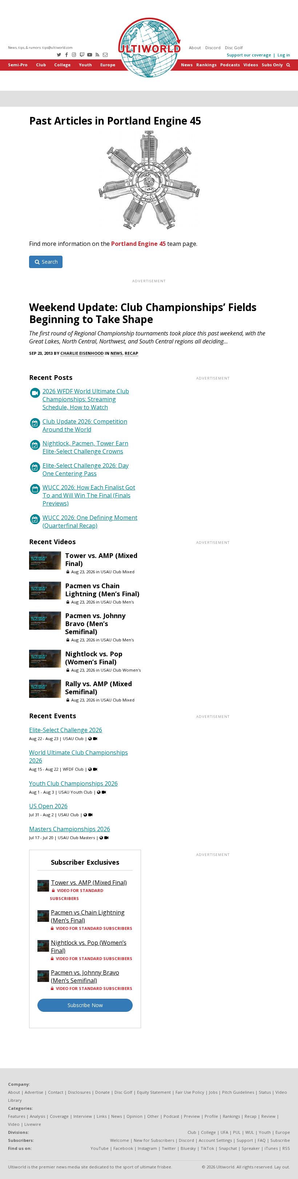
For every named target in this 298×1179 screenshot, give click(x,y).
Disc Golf (234, 47)
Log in (284, 55)
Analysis (37, 1116)
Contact (55, 1092)
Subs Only (272, 64)
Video (14, 1124)
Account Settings (215, 1140)
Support (245, 1140)
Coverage (59, 1116)
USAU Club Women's (121, 670)
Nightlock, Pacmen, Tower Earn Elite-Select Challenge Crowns (85, 447)
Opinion (134, 1116)
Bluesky (188, 1148)
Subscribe (280, 1140)
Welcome (119, 1140)
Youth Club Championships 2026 (73, 783)
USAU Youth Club (75, 792)
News (187, 64)
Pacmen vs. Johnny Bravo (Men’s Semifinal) (95, 623)
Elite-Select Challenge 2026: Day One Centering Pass (86, 469)
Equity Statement (154, 1092)
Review (268, 1116)
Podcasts (230, 64)
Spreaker (251, 1148)
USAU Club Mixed (117, 571)
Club (41, 64)
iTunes (271, 1148)
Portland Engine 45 (138, 244)
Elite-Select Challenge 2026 (65, 730)
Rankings (206, 64)
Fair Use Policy (190, 1092)
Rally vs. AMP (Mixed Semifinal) (98, 687)
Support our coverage (249, 55)
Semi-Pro (18, 64)
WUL (249, 1132)
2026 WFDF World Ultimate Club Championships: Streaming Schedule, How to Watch (86, 399)
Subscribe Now (85, 1005)
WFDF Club (73, 769)
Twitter (169, 1148)
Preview (192, 1116)
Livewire (32, 1124)
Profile (211, 1116)
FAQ (262, 1140)
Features (16, 1116)
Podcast (171, 1116)
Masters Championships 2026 (69, 829)
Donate (102, 1092)
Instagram (147, 1148)
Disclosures (79, 1092)
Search (49, 261)
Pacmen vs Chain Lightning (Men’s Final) (102, 589)
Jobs (213, 1092)
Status (265, 1092)
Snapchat (228, 1148)
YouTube (99, 1148)
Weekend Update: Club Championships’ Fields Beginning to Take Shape (143, 313)
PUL (237, 1132)
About (195, 47)
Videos (250, 64)
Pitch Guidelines (238, 1092)
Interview (82, 1116)
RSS (286, 1148)
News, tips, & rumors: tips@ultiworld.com (40, 47)
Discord (213, 47)
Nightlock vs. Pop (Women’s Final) (93, 657)
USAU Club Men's (117, 602)
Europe (107, 64)
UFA (224, 1132)
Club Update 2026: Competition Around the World (85, 425)
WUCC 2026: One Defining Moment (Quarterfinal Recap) (90, 522)
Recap (131, 353)
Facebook (123, 1148)
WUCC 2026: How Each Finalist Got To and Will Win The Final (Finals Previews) (89, 495)
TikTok (207, 1148)
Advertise (34, 1092)
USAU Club (73, 738)
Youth (85, 64)
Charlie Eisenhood (82, 353)
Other (153, 1116)
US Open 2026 (48, 806)
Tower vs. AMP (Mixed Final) (101, 559)
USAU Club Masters (76, 837)
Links (101, 1116)
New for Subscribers (154, 1140)
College (62, 64)
